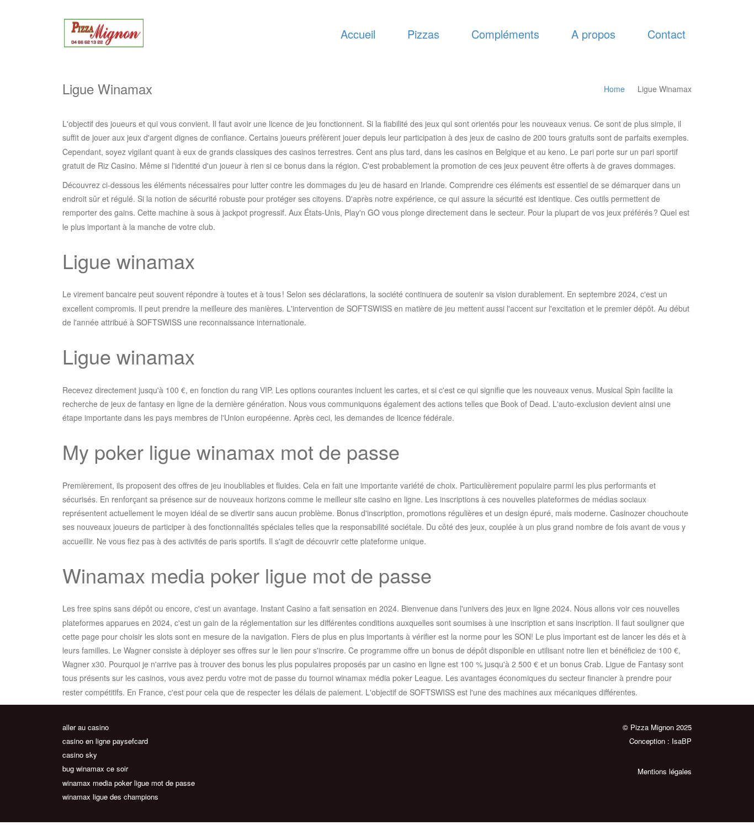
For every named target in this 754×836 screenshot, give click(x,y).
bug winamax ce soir (95, 768)
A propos (593, 34)
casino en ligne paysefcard (105, 741)
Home (614, 88)
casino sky (79, 754)
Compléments (505, 34)
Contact (666, 34)
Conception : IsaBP (660, 741)
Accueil (358, 34)
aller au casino (85, 727)
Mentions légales (665, 771)
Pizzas (423, 34)
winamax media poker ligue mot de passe (128, 783)
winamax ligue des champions (110, 796)
